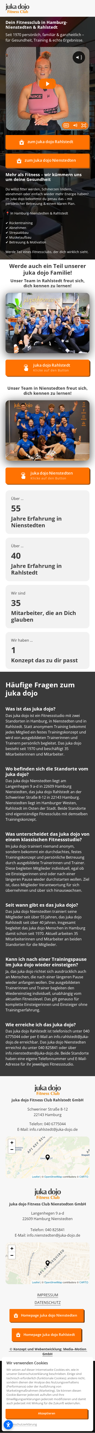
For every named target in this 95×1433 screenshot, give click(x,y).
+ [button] (11, 1142)
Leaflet (36, 1176)
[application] (47, 1157)
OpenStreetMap (53, 1176)
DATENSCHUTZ (48, 1302)
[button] (47, 1157)
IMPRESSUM (47, 1295)
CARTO (83, 1176)
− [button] (11, 1149)
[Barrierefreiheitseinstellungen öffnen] (8, 1424)
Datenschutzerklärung (21, 1424)
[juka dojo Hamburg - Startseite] (17, 8)
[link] (47, 323)
